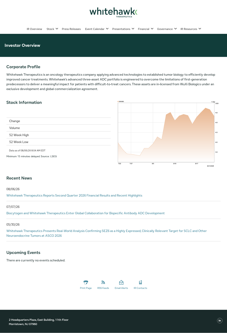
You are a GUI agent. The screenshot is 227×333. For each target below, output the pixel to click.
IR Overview (34, 29)
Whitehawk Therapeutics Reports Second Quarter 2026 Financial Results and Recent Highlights (74, 195)
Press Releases (71, 29)
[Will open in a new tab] (219, 320)
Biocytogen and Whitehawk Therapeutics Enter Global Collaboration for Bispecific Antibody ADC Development (85, 213)
